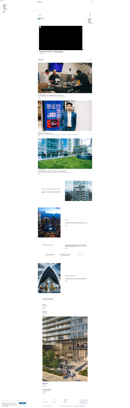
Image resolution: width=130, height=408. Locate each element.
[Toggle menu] (38, 1)
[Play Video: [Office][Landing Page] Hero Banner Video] (83, 49)
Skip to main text (2, 0)
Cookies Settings (22, 404)
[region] (14, 404)
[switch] (92, 1)
